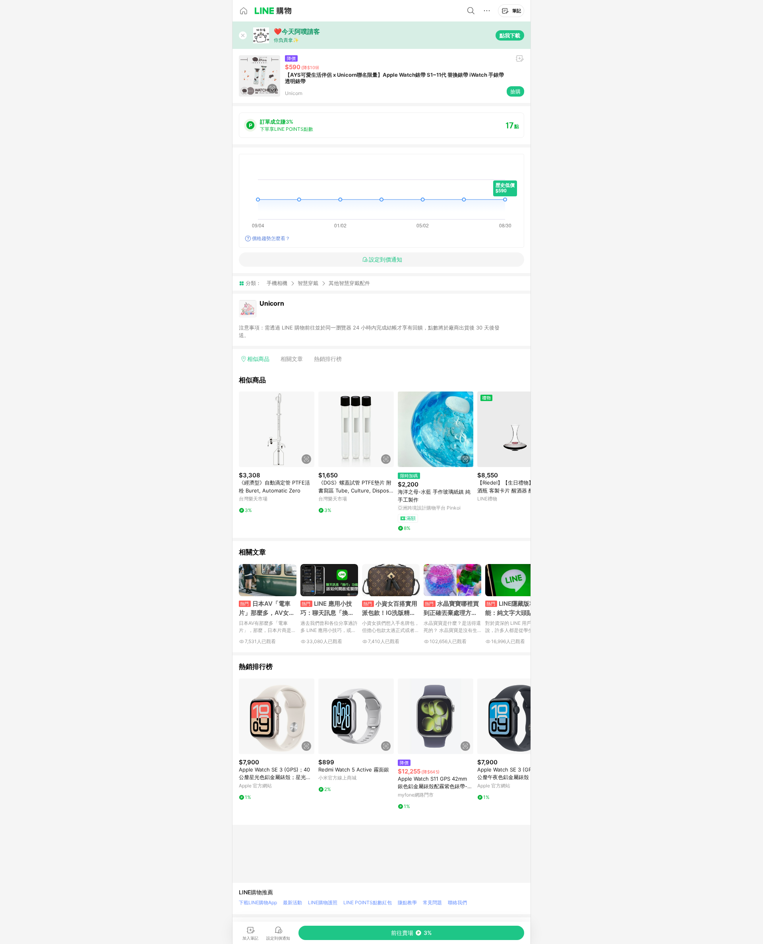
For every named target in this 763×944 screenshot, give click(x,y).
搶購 (515, 91)
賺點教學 (407, 902)
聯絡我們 (457, 902)
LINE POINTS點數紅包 (367, 902)
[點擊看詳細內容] (276, 429)
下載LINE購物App (258, 902)
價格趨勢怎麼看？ (271, 238)
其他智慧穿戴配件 (349, 283)
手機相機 (277, 283)
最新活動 (292, 902)
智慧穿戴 (308, 283)
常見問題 (432, 902)
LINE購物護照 (322, 902)
